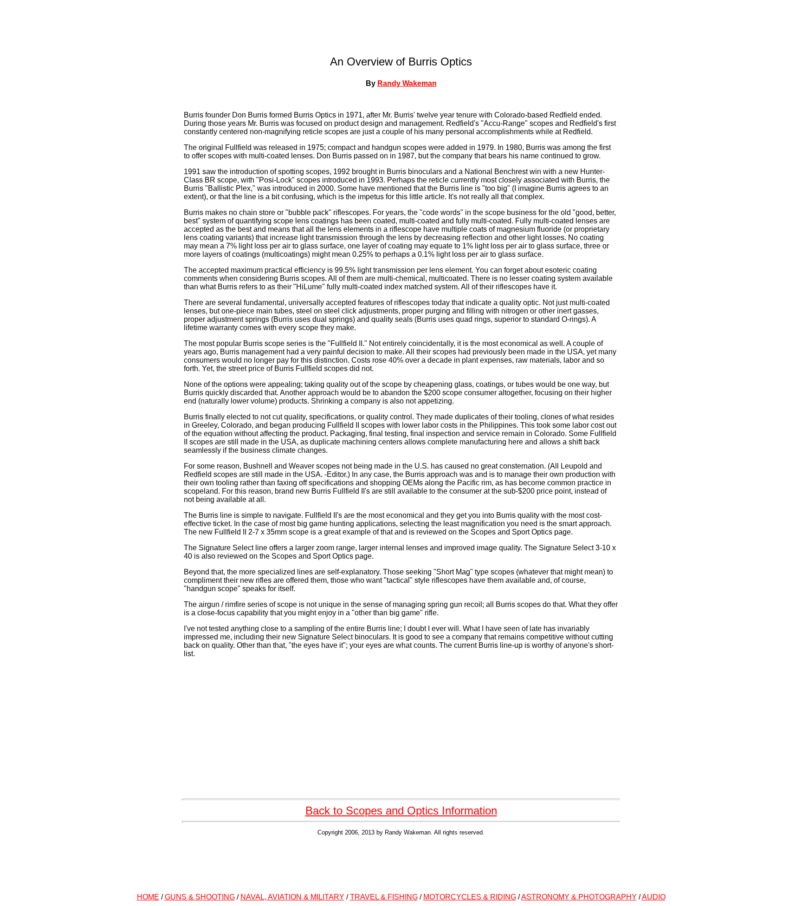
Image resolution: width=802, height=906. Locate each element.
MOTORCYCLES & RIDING (469, 897)
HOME (148, 897)
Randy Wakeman (407, 83)
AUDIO (654, 897)
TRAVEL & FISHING (384, 897)
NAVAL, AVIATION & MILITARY (292, 897)
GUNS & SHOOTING (200, 897)
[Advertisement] (401, 863)
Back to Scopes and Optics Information (401, 810)
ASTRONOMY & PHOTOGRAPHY (579, 897)
